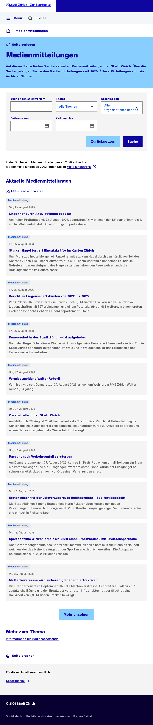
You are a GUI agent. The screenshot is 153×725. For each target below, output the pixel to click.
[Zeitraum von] (47, 126)
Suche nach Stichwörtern (27, 98)
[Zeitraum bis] (92, 126)
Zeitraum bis (64, 118)
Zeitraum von (19, 118)
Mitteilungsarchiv (79, 167)
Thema (60, 98)
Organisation (110, 98)
